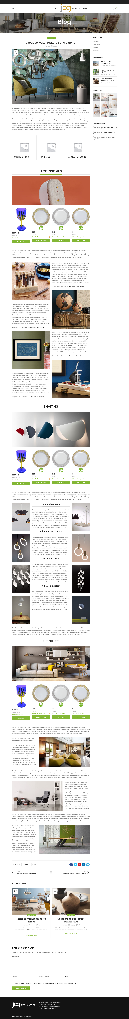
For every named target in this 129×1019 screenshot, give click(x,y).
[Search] (13, 8)
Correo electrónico (44, 976)
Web (66, 976)
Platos (34, 234)
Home (60, 27)
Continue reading (31, 935)
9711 (73, 232)
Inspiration (96, 50)
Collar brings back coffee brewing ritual (71, 920)
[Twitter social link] (75, 864)
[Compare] (29, 210)
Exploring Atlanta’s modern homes (31, 920)
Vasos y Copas (16, 235)
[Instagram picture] (96, 97)
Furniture (17, 864)
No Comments (112, 65)
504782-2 (15, 233)
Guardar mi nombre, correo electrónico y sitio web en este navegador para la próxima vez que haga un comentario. (45, 983)
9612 (53, 232)
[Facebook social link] (71, 864)
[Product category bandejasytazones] (78, 147)
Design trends (96, 44)
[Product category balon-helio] (24, 147)
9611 (33, 232)
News (27, 864)
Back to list (51, 872)
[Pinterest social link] (79, 864)
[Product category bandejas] (51, 147)
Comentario (16, 956)
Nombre (14, 976)
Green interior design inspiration (107, 71)
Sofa (35, 864)
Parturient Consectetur (36, 327)
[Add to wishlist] (29, 218)
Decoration (67, 27)
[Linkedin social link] (83, 864)
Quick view (29, 214)
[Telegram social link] (88, 864)
